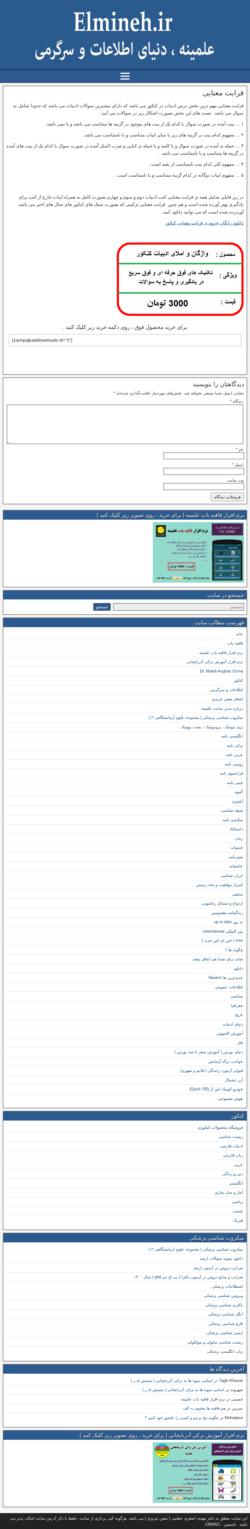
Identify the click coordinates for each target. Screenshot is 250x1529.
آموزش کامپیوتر (229, 1033)
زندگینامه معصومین (227, 912)
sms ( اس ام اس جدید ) (222, 940)
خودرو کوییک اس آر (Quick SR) (216, 1089)
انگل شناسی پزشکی (225, 1314)
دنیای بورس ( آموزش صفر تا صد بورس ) (208, 1052)
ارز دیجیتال (234, 1080)
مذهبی (237, 894)
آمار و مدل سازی (229, 1192)
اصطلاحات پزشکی (227, 1286)
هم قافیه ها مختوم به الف (204, 1408)
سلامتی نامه (233, 819)
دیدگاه (236, 401)
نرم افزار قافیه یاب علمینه (221, 652)
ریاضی (237, 1201)
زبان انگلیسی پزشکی (225, 1351)
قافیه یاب (235, 643)
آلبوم (239, 791)
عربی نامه (234, 754)
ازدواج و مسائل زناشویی (222, 903)
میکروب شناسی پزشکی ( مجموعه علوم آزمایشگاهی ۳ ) (196, 717)
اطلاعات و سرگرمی (226, 689)
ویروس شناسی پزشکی (223, 1295)
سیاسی (236, 996)
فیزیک (238, 1220)
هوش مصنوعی (230, 1098)
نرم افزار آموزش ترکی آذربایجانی (215, 661)
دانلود (238, 968)
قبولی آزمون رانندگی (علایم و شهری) (211, 1070)
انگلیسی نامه (232, 736)
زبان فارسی (233, 1155)
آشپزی (237, 801)
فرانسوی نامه (231, 773)
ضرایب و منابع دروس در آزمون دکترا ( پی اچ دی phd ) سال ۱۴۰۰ (188, 1277)
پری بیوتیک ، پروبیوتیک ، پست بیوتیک (212, 727)
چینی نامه (235, 782)
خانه (239, 634)
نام (240, 449)
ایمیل (238, 464)
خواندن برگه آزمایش (225, 1061)
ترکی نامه (235, 745)
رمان (239, 838)
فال (240, 1042)
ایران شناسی (231, 875)
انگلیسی (236, 1183)
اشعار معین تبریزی (227, 699)
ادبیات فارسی (231, 1146)
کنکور (238, 680)
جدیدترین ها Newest (226, 977)
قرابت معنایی (223, 93)
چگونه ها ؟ (234, 950)
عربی (238, 1164)
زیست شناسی (231, 1136)
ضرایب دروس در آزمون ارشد (218, 1268)
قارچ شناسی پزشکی (226, 1323)
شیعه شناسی (232, 810)
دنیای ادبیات (233, 1024)
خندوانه (237, 847)
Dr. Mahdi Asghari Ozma (221, 671)
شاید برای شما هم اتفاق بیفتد (218, 959)
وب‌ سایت (235, 480)
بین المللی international (223, 931)
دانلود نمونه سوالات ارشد (221, 1258)
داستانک (236, 829)
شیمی (238, 1211)
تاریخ (239, 1014)
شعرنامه (236, 857)
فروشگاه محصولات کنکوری (220, 1127)
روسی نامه (234, 764)
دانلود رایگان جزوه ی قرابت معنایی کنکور (204, 222)
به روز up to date (228, 922)
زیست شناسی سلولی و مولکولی (215, 1342)
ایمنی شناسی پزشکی (224, 1332)
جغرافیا (237, 1005)
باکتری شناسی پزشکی (224, 1305)
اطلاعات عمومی (229, 987)
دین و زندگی (232, 1173)
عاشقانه (236, 866)
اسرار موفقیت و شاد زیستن (219, 884)
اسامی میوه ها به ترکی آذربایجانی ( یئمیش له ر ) (172, 1380)
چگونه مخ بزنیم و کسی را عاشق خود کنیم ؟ (182, 1417)
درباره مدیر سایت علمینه (222, 708)
